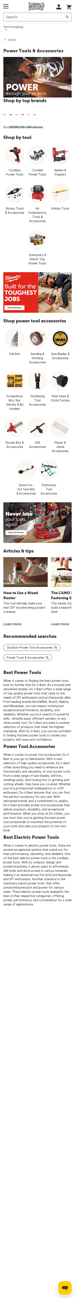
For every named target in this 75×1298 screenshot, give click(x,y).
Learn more (12, 624)
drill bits (56, 775)
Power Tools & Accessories (25, 657)
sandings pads (13, 780)
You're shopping (13, 26)
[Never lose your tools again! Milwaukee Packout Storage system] (37, 522)
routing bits (39, 780)
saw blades (41, 775)
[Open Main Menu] (6, 6)
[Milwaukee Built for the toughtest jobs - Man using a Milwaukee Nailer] (37, 292)
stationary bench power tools (23, 883)
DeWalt (42, 701)
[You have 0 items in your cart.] (69, 6)
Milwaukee (16, 706)
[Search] (67, 17)
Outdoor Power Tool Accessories (30, 647)
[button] (58, 6)
